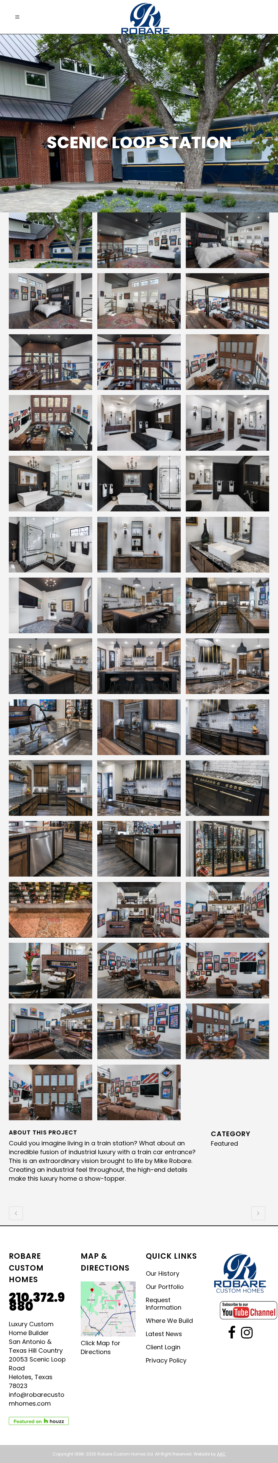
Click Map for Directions (100, 1347)
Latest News (164, 1334)
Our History (162, 1273)
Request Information (163, 1303)
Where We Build (169, 1321)
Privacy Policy (166, 1360)
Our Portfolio (165, 1287)
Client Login (163, 1347)
